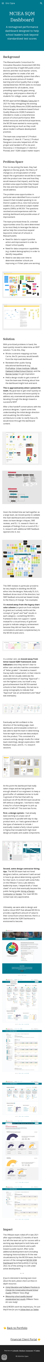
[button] (3, 3)
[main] (22, 25)
